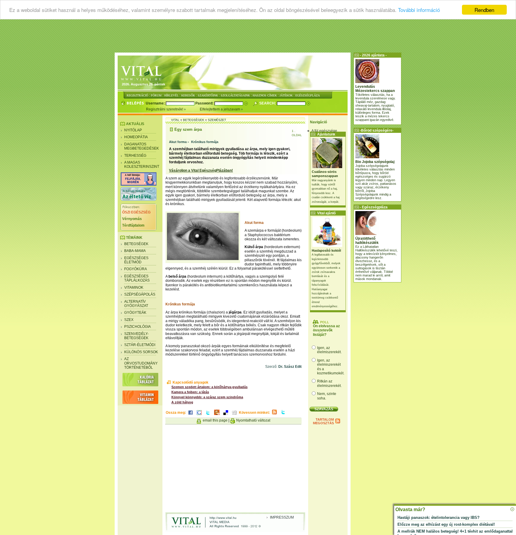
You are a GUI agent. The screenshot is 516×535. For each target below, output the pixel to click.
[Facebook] (190, 415)
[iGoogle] (199, 415)
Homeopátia (136, 137)
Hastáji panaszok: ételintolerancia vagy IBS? (438, 517)
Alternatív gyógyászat (136, 303)
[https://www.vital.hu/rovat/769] (138, 184)
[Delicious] (226, 415)
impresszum (282, 517)
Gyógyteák (135, 312)
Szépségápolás (139, 294)
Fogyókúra (135, 269)
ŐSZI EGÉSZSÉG (136, 212)
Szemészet (217, 120)
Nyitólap (133, 130)
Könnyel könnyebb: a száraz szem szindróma (207, 397)
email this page (215, 420)
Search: (268, 103)
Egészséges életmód (136, 260)
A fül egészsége (324, 131)
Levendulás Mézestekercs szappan (375, 88)
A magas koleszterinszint (141, 164)
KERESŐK (188, 95)
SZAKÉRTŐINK (208, 95)
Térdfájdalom (133, 225)
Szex (128, 320)
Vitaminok (133, 287)
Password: (204, 103)
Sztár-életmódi (139, 345)
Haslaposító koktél (326, 250)
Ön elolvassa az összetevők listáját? (326, 330)
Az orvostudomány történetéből (141, 363)
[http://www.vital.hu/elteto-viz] (138, 199)
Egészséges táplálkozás (137, 278)
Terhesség (135, 155)
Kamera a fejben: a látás (190, 392)
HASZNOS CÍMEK (265, 95)
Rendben (484, 9)
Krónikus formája (204, 142)
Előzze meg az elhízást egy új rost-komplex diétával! (446, 524)
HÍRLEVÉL (171, 95)
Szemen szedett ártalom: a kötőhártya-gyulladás (209, 387)
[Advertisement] (258, 37)
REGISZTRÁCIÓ (137, 95)
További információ (419, 10)
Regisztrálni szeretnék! (165, 109)
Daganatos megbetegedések (141, 146)
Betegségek (136, 244)
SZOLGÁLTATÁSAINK (235, 95)
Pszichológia (137, 327)
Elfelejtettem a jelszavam (220, 109)
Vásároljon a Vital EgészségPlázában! (201, 170)
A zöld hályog (182, 402)
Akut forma (178, 142)
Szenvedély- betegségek (136, 336)
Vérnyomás (132, 219)
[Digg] (234, 415)
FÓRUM (156, 95)
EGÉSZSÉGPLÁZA (307, 95)
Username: (156, 103)
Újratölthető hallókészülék (367, 240)
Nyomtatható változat (253, 420)
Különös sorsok (141, 352)
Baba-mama (135, 251)
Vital (175, 120)
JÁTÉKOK (286, 95)
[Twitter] (208, 415)
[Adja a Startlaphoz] (217, 415)
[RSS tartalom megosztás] (274, 415)
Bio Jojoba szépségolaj (374, 162)
